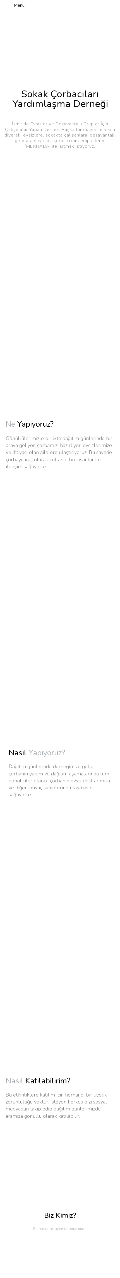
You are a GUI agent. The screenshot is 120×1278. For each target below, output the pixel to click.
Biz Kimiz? (60, 1215)
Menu (19, 5)
